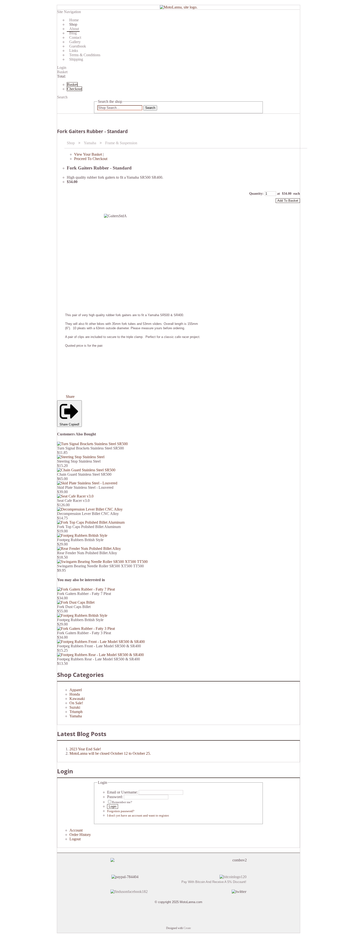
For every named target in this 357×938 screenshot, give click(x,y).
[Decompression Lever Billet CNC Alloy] (90, 509)
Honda (74, 694)
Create (187, 928)
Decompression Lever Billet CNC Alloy (88, 514)
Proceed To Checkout (90, 159)
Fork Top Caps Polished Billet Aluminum (89, 527)
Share (70, 396)
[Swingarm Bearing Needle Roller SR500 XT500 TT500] (102, 562)
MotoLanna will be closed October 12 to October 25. (110, 753)
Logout (75, 839)
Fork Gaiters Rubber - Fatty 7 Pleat (84, 594)
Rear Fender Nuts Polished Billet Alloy (87, 553)
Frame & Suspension (121, 143)
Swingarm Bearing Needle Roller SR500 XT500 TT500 (100, 566)
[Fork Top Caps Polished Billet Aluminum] (91, 522)
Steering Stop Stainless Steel (79, 461)
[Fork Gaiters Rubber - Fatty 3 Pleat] (86, 628)
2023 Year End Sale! (85, 749)
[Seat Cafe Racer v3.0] (75, 496)
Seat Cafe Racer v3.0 (73, 500)
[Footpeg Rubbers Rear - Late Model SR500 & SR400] (100, 655)
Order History (80, 835)
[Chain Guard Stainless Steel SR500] (86, 470)
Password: (115, 797)
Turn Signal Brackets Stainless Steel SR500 (90, 448)
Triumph (76, 712)
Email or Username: (122, 792)
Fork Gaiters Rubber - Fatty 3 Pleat (84, 633)
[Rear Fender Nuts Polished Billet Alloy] (89, 548)
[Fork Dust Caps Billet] (75, 602)
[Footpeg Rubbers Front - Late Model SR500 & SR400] (101, 642)
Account (76, 830)
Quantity (256, 193)
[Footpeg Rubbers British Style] (82, 535)
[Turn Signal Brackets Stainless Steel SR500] (92, 444)
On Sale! (76, 703)
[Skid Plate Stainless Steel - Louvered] (87, 483)
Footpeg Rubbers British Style (80, 540)
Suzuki (74, 707)
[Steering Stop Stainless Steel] (80, 457)
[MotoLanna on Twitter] (239, 892)
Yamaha (90, 143)
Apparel (75, 690)
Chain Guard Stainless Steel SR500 (84, 474)
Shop (71, 143)
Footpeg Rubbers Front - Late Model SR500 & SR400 (99, 646)
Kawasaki (77, 699)
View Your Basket (88, 154)
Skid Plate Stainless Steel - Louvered (85, 487)
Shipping (76, 59)
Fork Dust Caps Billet (74, 607)
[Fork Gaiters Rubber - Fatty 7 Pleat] (86, 589)
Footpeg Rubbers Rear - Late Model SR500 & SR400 (98, 659)
